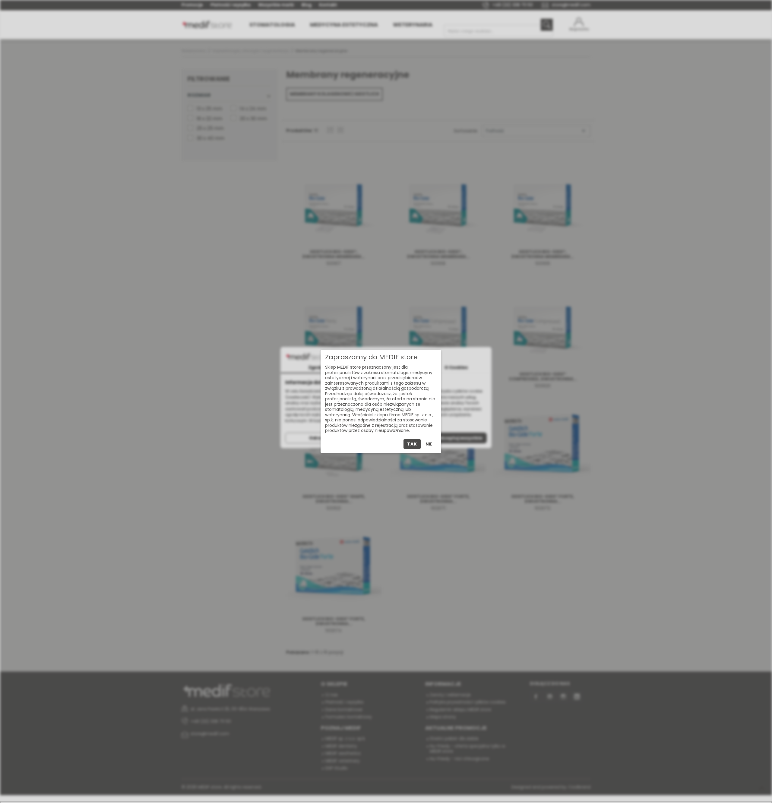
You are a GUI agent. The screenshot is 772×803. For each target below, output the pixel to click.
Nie (429, 444)
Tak (412, 444)
